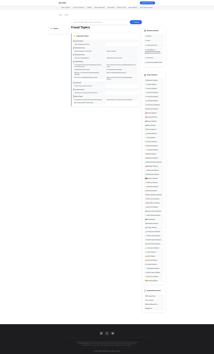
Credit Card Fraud (99, 7)
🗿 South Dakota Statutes (152, 244)
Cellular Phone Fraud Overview (114, 58)
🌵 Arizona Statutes (151, 88)
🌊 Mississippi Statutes (152, 174)
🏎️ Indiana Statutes (151, 133)
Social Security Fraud (146, 7)
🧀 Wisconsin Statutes (152, 276)
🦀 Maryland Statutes (151, 158)
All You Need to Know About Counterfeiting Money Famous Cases (121, 65)
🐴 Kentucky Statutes (151, 145)
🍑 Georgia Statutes (151, 117)
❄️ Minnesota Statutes (152, 170)
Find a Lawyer (149, 300)
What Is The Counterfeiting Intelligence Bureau (86, 77)
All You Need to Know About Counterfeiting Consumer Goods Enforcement (87, 65)
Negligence (148, 308)
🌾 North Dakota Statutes (152, 215)
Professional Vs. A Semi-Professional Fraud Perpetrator (88, 99)
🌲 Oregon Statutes (151, 227)
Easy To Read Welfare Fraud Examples (84, 102)
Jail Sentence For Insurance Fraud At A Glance (85, 92)
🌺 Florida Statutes (150, 113)
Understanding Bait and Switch (82, 44)
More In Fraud (78, 96)
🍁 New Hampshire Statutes (153, 194)
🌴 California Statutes (151, 96)
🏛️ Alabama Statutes (151, 80)
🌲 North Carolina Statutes (153, 211)
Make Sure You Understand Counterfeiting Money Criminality (86, 73)
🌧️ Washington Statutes (152, 268)
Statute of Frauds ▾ (79, 7)
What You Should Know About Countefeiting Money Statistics (119, 78)
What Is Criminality (111, 51)
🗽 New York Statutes (151, 207)
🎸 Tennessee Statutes (152, 248)
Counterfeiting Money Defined (114, 69)
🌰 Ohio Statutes (150, 219)
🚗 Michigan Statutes (151, 166)
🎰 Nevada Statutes (151, 190)
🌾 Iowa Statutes (150, 137)
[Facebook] (101, 333)
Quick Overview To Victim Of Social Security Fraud (119, 99)
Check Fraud (110, 7)
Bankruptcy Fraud (79, 48)
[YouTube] (113, 333)
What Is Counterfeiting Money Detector (116, 72)
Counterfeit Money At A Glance (82, 69)
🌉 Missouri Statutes (151, 178)
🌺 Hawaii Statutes (150, 121)
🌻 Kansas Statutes (151, 141)
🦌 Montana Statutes (151, 182)
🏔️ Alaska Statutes (150, 84)
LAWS (60, 15)
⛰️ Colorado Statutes (151, 100)
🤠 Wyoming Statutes (151, 280)
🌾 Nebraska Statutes (151, 186)
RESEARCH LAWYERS (147, 3)
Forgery (89, 7)
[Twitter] (107, 333)
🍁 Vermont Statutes (151, 260)
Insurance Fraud (79, 89)
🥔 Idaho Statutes (150, 125)
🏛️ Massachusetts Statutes (153, 162)
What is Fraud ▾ (66, 7)
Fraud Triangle (133, 7)
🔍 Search (135, 22)
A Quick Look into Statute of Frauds (83, 86)
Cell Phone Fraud (79, 54)
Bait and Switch (78, 41)
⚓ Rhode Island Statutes (152, 235)
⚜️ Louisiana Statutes (151, 149)
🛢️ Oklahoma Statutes (151, 223)
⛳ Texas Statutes (150, 252)
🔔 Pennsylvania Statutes (152, 231)
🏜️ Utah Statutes (150, 256)
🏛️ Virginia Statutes (151, 264)
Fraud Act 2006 (121, 7)
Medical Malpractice (151, 304)
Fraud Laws (77, 82)
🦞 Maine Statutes (150, 154)
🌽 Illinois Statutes (150, 129)
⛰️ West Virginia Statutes (152, 272)
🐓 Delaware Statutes (151, 109)
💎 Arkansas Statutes (151, 92)
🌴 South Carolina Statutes (153, 239)
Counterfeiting (78, 61)
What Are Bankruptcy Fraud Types (82, 51)
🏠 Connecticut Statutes (152, 104)
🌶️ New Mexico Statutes (152, 203)
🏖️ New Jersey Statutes (152, 199)
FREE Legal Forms (150, 296)
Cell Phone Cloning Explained (81, 58)
